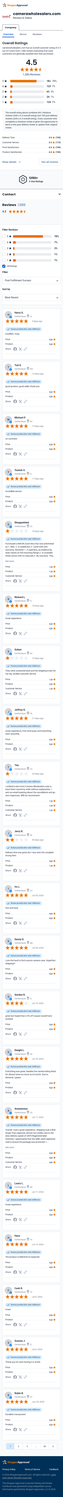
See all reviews (49, 162)
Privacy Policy (8, 1469)
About (23, 34)
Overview (8, 34)
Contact (9, 194)
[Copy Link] (25, 348)
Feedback (53, 1469)
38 (44, 1446)
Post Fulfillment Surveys (18, 280)
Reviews (37, 34)
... (36, 1446)
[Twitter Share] (20, 348)
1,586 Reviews (31, 74)
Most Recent (11, 297)
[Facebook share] (15, 348)
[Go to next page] (53, 1446)
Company (10, 27)
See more (9, 561)
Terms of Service (32, 1469)
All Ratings (12, 266)
